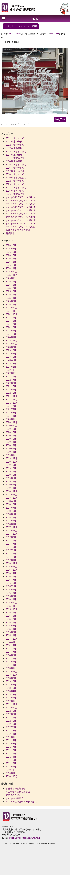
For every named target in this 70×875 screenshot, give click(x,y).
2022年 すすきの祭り (16, 181)
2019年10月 (11, 462)
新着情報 (10, 233)
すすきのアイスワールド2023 (20, 217)
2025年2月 (11, 301)
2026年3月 (11, 261)
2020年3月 (11, 445)
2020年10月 (11, 425)
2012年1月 (11, 734)
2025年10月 (11, 278)
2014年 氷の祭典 (14, 161)
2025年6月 (11, 291)
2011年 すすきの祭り (16, 138)
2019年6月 (11, 475)
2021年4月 (11, 409)
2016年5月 (11, 586)
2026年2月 (11, 265)
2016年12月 (11, 563)
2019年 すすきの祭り (16, 177)
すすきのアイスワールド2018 (20, 207)
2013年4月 (11, 691)
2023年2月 (11, 363)
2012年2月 (11, 730)
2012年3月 (11, 727)
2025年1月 (11, 304)
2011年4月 (11, 757)
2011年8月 (11, 743)
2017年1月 (11, 560)
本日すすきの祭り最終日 (18, 792)
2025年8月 (11, 285)
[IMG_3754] (34, 112)
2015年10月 (11, 609)
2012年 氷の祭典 (14, 148)
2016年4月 (11, 589)
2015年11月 (11, 606)
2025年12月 (11, 271)
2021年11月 (11, 399)
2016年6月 (11, 583)
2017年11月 (11, 530)
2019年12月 (11, 455)
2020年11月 (11, 422)
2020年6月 (11, 435)
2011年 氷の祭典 (14, 141)
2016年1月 (11, 599)
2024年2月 (11, 334)
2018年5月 (11, 514)
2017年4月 (11, 553)
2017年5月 (11, 550)
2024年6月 (11, 327)
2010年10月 (11, 776)
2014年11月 (11, 642)
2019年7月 (11, 471)
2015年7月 (11, 619)
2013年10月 (11, 675)
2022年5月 (11, 386)
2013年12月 (11, 668)
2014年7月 (11, 652)
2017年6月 (11, 547)
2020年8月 (11, 429)
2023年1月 (11, 366)
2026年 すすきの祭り (16, 194)
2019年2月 (11, 484)
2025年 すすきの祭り (16, 190)
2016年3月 (11, 593)
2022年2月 (11, 393)
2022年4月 (11, 389)
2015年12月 (11, 602)
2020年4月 (11, 442)
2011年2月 (11, 763)
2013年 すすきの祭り (16, 151)
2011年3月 (11, 760)
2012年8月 (11, 714)
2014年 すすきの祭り (16, 158)
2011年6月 (11, 750)
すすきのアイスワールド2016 (20, 200)
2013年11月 (11, 671)
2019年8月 (11, 468)
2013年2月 (11, 694)
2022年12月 (11, 370)
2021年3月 (11, 412)
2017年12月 (11, 527)
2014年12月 (11, 639)
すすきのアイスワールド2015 (20, 197)
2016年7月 (11, 579)
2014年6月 (11, 655)
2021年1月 (11, 416)
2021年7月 (11, 406)
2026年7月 (11, 248)
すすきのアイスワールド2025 (20, 223)
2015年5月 (11, 625)
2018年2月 (11, 520)
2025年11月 (11, 275)
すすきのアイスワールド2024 (20, 220)
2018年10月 (11, 498)
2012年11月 (11, 704)
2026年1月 (11, 268)
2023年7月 (11, 353)
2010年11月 (11, 773)
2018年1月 (11, 524)
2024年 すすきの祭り (16, 187)
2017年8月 (11, 540)
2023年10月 (11, 343)
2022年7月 (11, 380)
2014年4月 (11, 658)
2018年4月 (11, 517)
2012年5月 (11, 724)
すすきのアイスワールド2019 (20, 210)
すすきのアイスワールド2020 (20, 213)
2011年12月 (11, 737)
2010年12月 (11, 770)
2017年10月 (11, 534)
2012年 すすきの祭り (16, 145)
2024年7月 (11, 324)
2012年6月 (11, 720)
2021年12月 (11, 396)
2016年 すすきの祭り (16, 168)
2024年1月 (11, 337)
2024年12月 (11, 307)
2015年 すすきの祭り (16, 164)
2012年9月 (11, 711)
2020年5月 (11, 439)
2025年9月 (11, 281)
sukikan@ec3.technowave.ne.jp (24, 838)
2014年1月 (11, 665)
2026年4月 (11, 258)
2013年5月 (11, 688)
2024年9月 (11, 317)
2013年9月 (11, 678)
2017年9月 (11, 537)
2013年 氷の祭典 (14, 154)
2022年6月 (11, 383)
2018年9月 (11, 501)
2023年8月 (11, 350)
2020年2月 (11, 448)
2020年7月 (11, 432)
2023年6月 (11, 357)
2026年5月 (11, 255)
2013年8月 (11, 681)
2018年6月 (11, 511)
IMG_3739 (60, 119)
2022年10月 (11, 373)
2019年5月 (11, 478)
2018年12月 (11, 491)
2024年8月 (11, 321)
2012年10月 (11, 707)
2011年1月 (11, 766)
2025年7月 (11, 288)
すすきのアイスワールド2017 (20, 204)
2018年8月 (11, 504)
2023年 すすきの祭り (16, 184)
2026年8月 (11, 245)
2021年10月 (11, 402)
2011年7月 (11, 747)
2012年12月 (11, 701)
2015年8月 (11, 616)
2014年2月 (11, 661)
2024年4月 (11, 330)
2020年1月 (11, 452)
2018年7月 (11, 507)
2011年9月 (11, 740)
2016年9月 (11, 573)
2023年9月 (11, 347)
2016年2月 (11, 596)
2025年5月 (11, 294)
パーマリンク (7, 124)
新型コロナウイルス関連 (18, 230)
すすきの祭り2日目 (15, 795)
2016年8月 (11, 576)
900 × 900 (54, 33)
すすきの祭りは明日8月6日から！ (22, 801)
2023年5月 (11, 360)
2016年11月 (11, 566)
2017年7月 (11, 543)
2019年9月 (11, 465)
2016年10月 (11, 570)
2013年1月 (11, 697)
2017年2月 (11, 557)
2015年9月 (11, 612)
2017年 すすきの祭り (16, 171)
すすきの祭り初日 (14, 798)
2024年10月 (11, 314)
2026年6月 (11, 252)
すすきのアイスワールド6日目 (20, 26)
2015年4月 (11, 629)
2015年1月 (11, 635)
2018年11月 (11, 494)
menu (35, 18)
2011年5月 (11, 753)
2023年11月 (11, 340)
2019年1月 (11, 488)
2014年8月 (11, 648)
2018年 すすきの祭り (16, 174)
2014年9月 (11, 645)
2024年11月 (11, 311)
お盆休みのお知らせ (16, 788)
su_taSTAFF (14, 33)
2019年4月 (11, 481)
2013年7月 (11, 684)
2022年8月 (11, 376)
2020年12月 (11, 419)
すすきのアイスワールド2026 (20, 226)
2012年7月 (11, 717)
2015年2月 (11, 632)
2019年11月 (11, 458)
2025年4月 (11, 298)
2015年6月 (11, 622)
